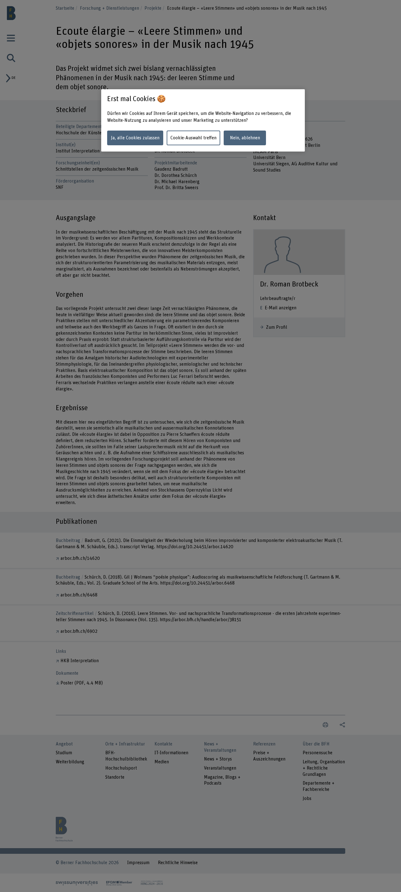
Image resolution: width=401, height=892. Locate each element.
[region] (203, 120)
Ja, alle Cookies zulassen (135, 138)
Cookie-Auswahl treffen (193, 138)
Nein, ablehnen (245, 138)
